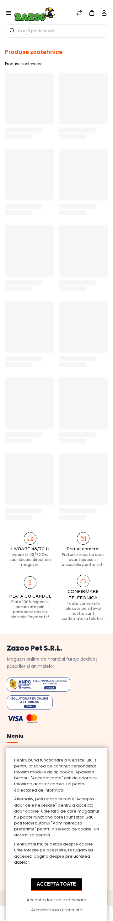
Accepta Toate (56, 884)
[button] (91, 13)
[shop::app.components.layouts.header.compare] (79, 13)
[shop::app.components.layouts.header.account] (104, 14)
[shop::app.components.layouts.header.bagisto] (35, 12)
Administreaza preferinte (56, 910)
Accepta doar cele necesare (56, 900)
